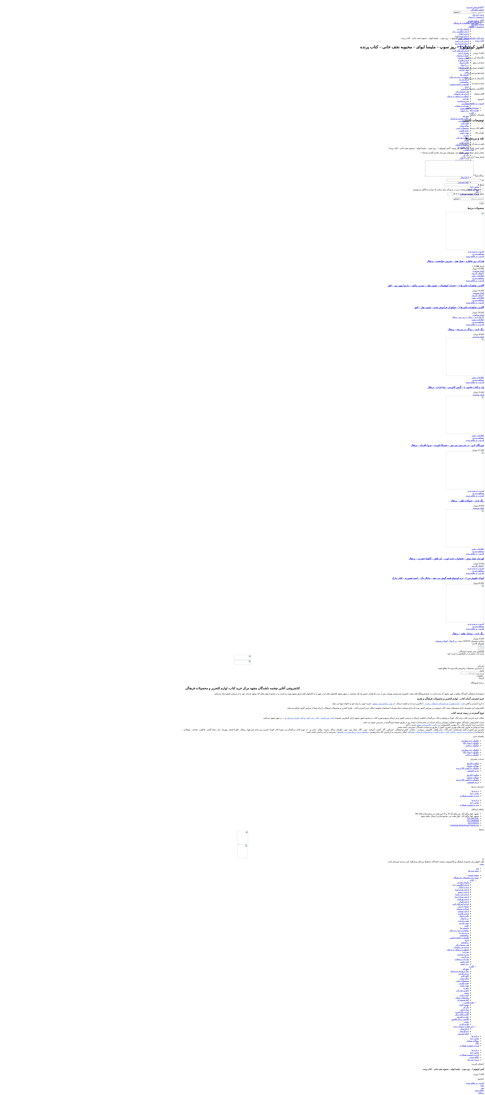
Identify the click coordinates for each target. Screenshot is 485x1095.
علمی (466, 72)
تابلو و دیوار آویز (462, 138)
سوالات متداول (472, 766)
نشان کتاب (464, 133)
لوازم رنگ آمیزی (462, 160)
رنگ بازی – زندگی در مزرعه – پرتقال (466, 329)
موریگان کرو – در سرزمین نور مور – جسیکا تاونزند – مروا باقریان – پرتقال (447, 445)
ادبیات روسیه (463, 892)
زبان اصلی (464, 111)
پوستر (466, 140)
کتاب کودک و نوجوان (295, 718)
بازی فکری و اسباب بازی (463, 1026)
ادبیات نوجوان (463, 58)
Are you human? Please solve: (471, 194)
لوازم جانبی (464, 995)
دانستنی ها (464, 75)
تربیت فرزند (464, 79)
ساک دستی (464, 126)
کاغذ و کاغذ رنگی (462, 1014)
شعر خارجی (464, 70)
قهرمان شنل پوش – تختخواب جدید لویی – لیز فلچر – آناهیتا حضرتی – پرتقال (446, 558)
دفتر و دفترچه (463, 1017)
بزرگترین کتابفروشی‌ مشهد (427, 725)
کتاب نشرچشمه (327, 718)
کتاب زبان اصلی (312, 718)
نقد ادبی (465, 99)
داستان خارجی (463, 882)
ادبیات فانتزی (463, 60)
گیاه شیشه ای (463, 1000)
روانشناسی (464, 82)
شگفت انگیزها (473, 763)
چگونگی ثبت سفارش (470, 741)
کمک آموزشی (463, 182)
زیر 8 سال (464, 65)
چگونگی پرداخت (472, 745)
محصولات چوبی (462, 128)
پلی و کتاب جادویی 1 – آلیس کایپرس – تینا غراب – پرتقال (456, 387)
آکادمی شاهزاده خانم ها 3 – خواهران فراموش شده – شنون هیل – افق (449, 307)
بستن (482, 864)
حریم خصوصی (473, 771)
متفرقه (466, 116)
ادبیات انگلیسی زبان (460, 885)
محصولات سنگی (462, 998)
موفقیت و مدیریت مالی (459, 77)
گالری (471, 113)
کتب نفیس (464, 108)
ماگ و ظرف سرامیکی (459, 118)
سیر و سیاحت (463, 101)
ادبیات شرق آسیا (462, 890)
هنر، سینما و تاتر (462, 91)
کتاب (477, 38)
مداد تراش (464, 1010)
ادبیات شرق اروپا (462, 43)
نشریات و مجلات (462, 106)
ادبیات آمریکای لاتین (460, 51)
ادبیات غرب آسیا (462, 41)
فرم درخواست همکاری (469, 796)
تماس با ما (474, 793)
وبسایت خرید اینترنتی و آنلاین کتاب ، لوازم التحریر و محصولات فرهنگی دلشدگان (440, 732)
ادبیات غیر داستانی (461, 94)
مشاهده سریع (478, 254)
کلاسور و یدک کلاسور (460, 1019)
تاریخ (467, 87)
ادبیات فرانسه (463, 899)
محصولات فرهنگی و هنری (435, 704)
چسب (466, 1022)
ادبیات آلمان (464, 902)
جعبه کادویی (464, 130)
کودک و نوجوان (462, 55)
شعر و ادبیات (463, 921)
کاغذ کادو (465, 123)
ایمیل (481, 185)
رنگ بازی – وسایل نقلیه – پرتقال (468, 633)
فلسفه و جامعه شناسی (459, 84)
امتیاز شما (479, 157)
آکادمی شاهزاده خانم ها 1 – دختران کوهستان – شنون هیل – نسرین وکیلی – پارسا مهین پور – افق (436, 285)
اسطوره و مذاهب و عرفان (458, 96)
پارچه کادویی (463, 974)
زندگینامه (465, 89)
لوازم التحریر (468, 150)
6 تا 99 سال (464, 1031)
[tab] (240, 108)
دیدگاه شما (479, 176)
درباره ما (475, 791)
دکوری (466, 135)
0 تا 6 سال (464, 177)
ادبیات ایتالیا (464, 887)
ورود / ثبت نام (473, 1060)
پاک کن (466, 155)
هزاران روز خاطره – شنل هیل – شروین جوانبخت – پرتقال (455, 261)
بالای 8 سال (464, 63)
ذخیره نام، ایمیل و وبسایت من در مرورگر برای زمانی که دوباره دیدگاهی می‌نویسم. (447, 189)
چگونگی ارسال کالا (471, 743)
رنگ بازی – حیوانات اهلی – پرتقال (467, 500)
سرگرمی (465, 103)
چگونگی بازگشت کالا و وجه (467, 768)
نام (482, 180)
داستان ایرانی (463, 53)
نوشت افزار (464, 1005)
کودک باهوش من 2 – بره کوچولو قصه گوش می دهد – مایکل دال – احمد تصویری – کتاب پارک (438, 578)
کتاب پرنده (479, 41)
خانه (482, 38)
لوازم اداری (464, 1024)
